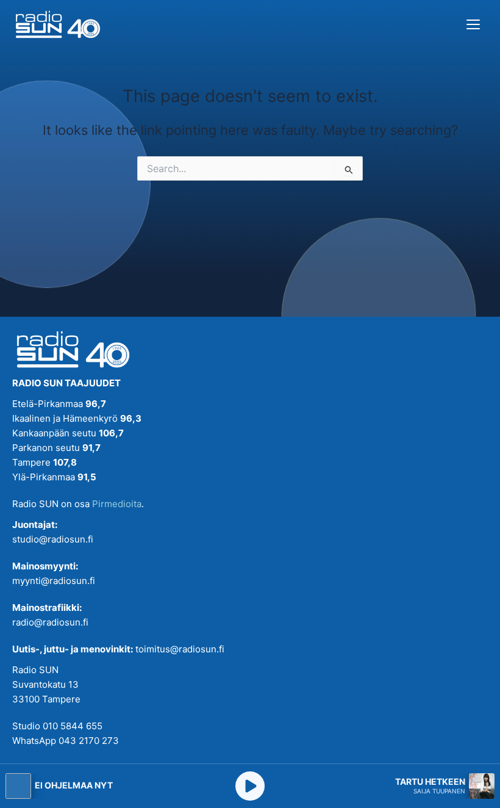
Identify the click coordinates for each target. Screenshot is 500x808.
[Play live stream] (250, 786)
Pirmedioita (116, 504)
